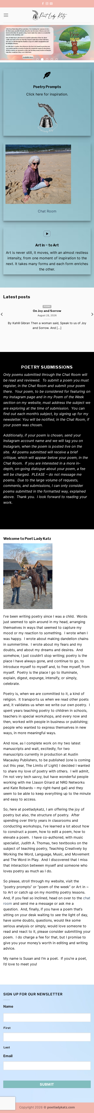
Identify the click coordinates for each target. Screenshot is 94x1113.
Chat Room (47, 211)
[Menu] (6, 15)
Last (6, 1047)
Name (8, 1006)
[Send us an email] (51, 3)
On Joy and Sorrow (47, 311)
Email (7, 1056)
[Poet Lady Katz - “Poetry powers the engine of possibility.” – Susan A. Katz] (49, 15)
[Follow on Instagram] (47, 3)
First (6, 1028)
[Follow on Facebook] (43, 3)
